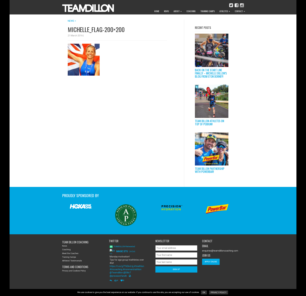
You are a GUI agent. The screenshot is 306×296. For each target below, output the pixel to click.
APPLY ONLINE (211, 262)
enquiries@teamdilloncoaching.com (220, 250)
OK (204, 292)
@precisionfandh (118, 276)
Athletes (223, 11)
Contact (239, 11)
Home (156, 11)
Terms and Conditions (75, 267)
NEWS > (72, 20)
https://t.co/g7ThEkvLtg (122, 266)
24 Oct (132, 251)
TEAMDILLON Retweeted (124, 246)
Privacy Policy (218, 292)
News (166, 11)
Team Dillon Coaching (75, 242)
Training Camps (207, 11)
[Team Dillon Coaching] (86, 6)
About (177, 11)
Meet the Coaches (70, 253)
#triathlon (139, 266)
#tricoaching (116, 269)
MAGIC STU (122, 251)
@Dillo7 (127, 272)
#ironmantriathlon (132, 269)
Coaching (191, 11)
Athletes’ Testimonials (72, 261)
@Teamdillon (116, 272)
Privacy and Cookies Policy (74, 271)
